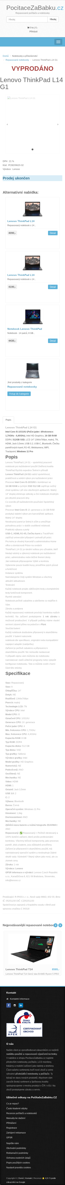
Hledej (53, 19)
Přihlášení (11, 1123)
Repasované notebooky (17, 60)
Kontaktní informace (19, 999)
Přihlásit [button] (33, 31)
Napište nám (12, 1143)
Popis (8, 420)
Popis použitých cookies (18, 1162)
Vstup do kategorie (19, 393)
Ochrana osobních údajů (18, 1158)
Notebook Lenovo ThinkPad (24, 328)
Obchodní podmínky (16, 1148)
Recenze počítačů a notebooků (21, 1113)
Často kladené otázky (16, 1108)
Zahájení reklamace (16, 1132)
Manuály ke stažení (15, 1118)
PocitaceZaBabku (35, 7)
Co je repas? (12, 1103)
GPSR (9, 1137)
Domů (6, 56)
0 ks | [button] (33, 27)
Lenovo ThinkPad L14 (20, 221)
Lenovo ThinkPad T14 (19, 969)
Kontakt (28, 1178)
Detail (53, 233)
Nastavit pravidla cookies (18, 1167)
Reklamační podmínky (17, 1153)
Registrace (11, 1128)
